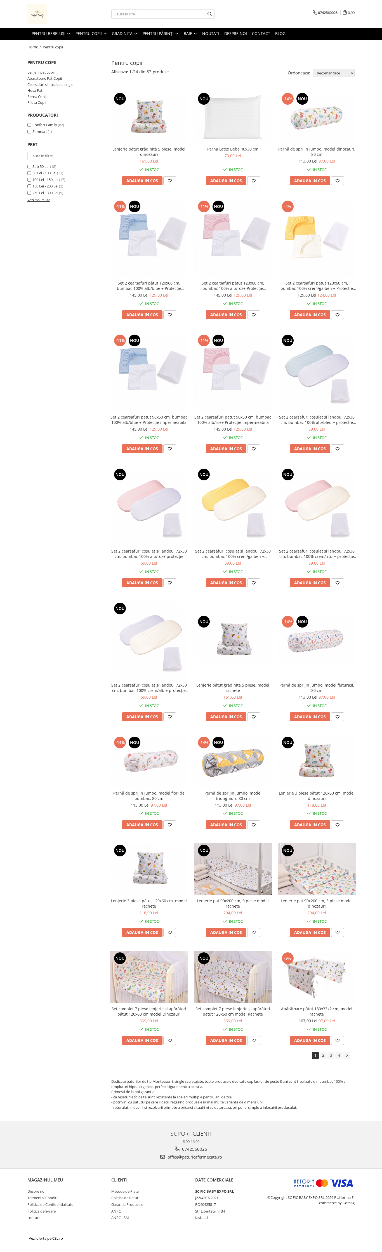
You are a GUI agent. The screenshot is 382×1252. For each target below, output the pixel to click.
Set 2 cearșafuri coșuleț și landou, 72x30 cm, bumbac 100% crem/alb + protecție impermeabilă (149, 687)
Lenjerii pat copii (41, 72)
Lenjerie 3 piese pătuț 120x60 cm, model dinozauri (317, 795)
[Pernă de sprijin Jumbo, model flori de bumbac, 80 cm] (149, 761)
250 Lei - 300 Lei (45, 192)
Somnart (39, 131)
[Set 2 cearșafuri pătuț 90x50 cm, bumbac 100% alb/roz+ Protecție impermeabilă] (233, 372)
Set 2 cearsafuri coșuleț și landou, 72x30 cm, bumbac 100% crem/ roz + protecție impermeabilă (317, 553)
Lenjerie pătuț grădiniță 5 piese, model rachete (232, 687)
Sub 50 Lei (40, 166)
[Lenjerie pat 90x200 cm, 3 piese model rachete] (233, 869)
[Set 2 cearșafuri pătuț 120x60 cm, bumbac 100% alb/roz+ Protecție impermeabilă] (233, 238)
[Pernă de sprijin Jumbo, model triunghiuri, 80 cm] (233, 761)
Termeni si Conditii (42, 1197)
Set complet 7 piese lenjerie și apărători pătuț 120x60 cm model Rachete (232, 1011)
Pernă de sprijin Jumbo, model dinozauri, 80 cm (316, 151)
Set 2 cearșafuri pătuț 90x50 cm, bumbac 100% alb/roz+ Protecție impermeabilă (232, 419)
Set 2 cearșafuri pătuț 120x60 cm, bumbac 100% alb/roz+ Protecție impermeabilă (233, 285)
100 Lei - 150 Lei (45, 179)
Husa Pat (35, 90)
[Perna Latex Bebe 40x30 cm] (233, 117)
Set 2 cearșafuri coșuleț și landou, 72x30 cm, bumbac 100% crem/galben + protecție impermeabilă (233, 553)
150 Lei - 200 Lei (45, 186)
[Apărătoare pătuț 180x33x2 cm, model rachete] (317, 977)
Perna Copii (36, 96)
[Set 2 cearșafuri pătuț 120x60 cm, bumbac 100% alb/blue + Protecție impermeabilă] (149, 238)
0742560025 (194, 1149)
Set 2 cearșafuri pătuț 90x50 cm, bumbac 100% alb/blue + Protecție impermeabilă (148, 419)
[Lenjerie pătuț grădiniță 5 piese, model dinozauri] (149, 117)
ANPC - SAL (120, 1217)
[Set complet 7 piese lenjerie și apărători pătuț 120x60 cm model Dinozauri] (149, 977)
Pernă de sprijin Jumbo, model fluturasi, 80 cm (316, 687)
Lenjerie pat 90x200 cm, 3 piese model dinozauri (317, 903)
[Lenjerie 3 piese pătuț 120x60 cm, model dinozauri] (317, 761)
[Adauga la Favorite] (169, 180)
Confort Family (44, 124)
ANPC (116, 1211)
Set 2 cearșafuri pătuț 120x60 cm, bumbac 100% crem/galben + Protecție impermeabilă (316, 285)
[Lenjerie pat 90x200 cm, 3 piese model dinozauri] (317, 869)
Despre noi (36, 1191)
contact (33, 1217)
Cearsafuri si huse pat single (50, 84)
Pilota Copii (36, 102)
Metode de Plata (125, 1191)
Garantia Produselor (128, 1204)
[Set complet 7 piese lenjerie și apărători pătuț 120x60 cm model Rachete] (233, 977)
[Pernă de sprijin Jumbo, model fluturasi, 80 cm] (317, 640)
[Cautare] (210, 14)
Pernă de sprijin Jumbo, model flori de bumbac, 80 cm (149, 795)
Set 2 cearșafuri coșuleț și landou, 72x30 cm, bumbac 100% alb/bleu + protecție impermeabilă (317, 419)
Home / (34, 47)
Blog (280, 33)
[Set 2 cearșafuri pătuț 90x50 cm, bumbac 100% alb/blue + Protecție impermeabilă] (149, 372)
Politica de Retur (124, 1197)
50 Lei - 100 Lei (44, 172)
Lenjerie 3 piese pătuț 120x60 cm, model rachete (149, 903)
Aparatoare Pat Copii (44, 78)
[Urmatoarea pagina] (346, 1055)
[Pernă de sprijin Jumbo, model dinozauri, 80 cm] (317, 117)
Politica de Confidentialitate (50, 1204)
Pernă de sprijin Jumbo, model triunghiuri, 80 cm (232, 795)
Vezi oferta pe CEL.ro (46, 1238)
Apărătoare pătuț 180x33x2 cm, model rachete (316, 1011)
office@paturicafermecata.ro (194, 1157)
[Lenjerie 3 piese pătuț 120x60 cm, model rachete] (149, 869)
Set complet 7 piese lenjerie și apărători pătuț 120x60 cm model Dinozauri (149, 1011)
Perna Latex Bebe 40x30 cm (232, 149)
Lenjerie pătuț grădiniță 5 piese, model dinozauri (148, 151)
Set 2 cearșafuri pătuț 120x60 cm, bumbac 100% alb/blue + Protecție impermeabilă (149, 285)
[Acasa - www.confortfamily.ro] (55, 14)
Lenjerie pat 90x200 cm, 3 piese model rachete (233, 903)
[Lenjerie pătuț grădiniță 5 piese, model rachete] (233, 640)
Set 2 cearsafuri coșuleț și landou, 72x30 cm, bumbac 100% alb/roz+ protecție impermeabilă (149, 553)
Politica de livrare (41, 1211)
